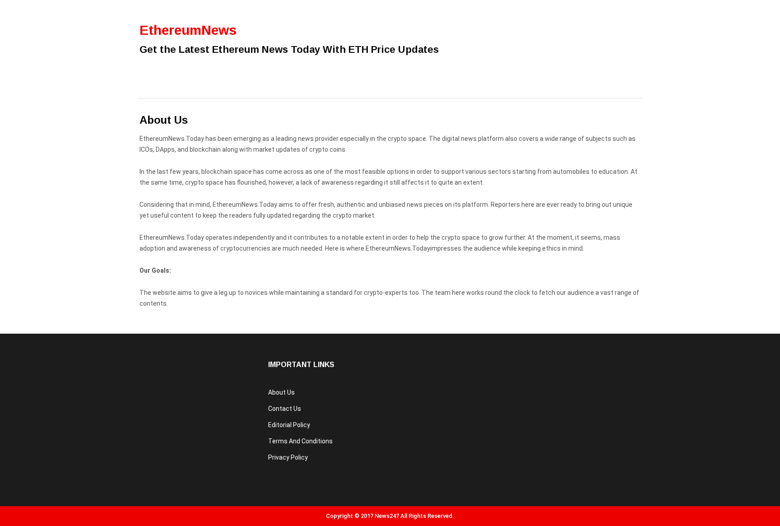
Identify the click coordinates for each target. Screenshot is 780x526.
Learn (235, 87)
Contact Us (284, 408)
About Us (281, 392)
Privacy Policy (288, 457)
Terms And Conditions (300, 441)
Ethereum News (180, 87)
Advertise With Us (295, 87)
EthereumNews (188, 30)
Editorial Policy (289, 424)
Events (399, 87)
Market (357, 87)
